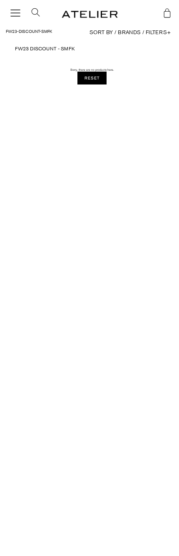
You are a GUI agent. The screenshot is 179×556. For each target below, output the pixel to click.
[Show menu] (15, 14)
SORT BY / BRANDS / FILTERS (130, 32)
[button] (32, 15)
